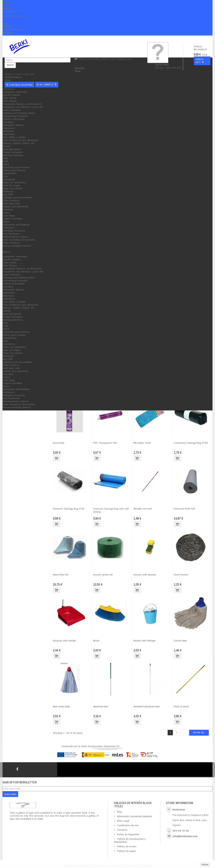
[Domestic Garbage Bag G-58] (72, 481)
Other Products (11, 200)
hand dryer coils (11, 203)
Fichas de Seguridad (128, 834)
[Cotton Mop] (193, 613)
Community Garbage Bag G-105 (191, 443)
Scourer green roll (103, 574)
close (205, 864)
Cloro (5, 176)
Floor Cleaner (10, 101)
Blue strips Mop (61, 706)
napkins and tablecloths (16, 206)
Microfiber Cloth (142, 443)
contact (7, 26)
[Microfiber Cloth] (153, 415)
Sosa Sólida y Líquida (14, 137)
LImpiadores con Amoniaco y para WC (23, 107)
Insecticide (58, 443)
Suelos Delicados (12, 110)
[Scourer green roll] (112, 547)
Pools (5, 161)
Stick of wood (181, 706)
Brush (96, 640)
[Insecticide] (72, 415)
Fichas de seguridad (13, 29)
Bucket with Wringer (145, 640)
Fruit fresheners (11, 233)
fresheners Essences (14, 230)
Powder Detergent (13, 152)
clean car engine (11, 185)
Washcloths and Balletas (16, 224)
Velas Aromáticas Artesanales (19, 240)
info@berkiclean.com (185, 836)
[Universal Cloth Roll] (193, 481)
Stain (5, 158)
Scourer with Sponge (145, 574)
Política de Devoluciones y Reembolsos (130, 840)
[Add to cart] (56, 458)
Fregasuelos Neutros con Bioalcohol (22, 104)
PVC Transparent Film (105, 443)
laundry (6, 146)
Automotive (9, 179)
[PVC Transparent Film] (112, 415)
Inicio (5, 23)
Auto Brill (7, 194)
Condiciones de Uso (128, 825)
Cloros (6, 164)
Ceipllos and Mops (12, 218)
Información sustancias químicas (134, 816)
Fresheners (9, 227)
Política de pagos (126, 851)
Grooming (8, 209)
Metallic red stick (143, 509)
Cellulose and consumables (17, 197)
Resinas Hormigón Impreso (17, 246)
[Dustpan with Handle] (72, 613)
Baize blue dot (61, 574)
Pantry (6, 212)
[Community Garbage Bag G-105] (193, 415)
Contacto (122, 830)
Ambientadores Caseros (16, 236)
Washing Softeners (13, 155)
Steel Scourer (181, 574)
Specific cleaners (12, 95)
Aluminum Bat (100, 706)
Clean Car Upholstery (14, 182)
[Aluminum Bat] (112, 679)
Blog (119, 812)
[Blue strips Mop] (72, 679)
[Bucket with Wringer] (153, 613)
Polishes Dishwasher (14, 119)
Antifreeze (8, 191)
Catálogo (7, 32)
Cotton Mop (180, 640)
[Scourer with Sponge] (153, 547)
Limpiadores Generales (15, 92)
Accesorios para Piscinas (16, 167)
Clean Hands (9, 98)
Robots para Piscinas (14, 170)
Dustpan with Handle (64, 640)
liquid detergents (12, 149)
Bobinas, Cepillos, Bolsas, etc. (19, 143)
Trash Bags (9, 215)
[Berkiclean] (40, 46)
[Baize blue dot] (72, 547)
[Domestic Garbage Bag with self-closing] (112, 481)
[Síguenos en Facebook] (17, 769)
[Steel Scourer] (193, 547)
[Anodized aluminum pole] (153, 679)
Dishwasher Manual (13, 125)
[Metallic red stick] (153, 481)
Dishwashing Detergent (15, 116)
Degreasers (9, 128)
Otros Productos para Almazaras (20, 140)
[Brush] (112, 613)
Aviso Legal (123, 821)
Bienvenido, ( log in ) (14, 16)
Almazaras (8, 131)
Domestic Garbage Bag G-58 (68, 509)
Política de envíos (126, 846)
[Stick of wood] (193, 679)
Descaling (8, 122)
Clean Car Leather (13, 188)
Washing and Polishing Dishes (19, 113)
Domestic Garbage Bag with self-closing (111, 510)
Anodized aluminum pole (147, 706)
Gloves (6, 221)
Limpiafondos (10, 173)
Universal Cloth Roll (184, 509)
